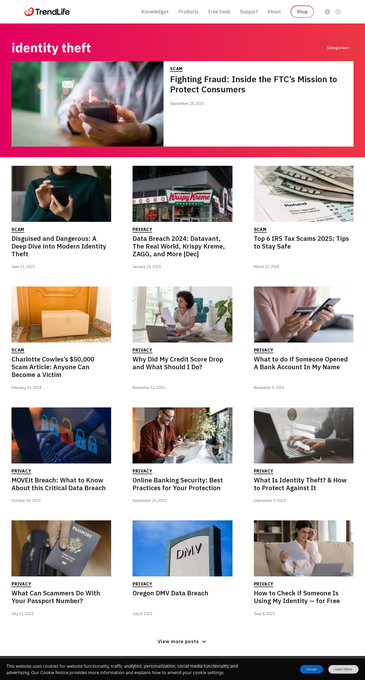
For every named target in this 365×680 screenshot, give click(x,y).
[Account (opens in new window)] (338, 11)
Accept (311, 669)
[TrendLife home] (47, 11)
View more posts (178, 641)
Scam (176, 68)
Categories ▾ (338, 47)
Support (249, 12)
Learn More (343, 669)
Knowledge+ (155, 12)
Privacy (142, 229)
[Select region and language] (327, 11)
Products (188, 12)
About (274, 12)
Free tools (219, 12)
